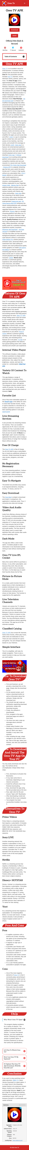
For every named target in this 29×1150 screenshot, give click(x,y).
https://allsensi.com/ (18, 1140)
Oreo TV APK (9, 449)
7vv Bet (20, 339)
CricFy (11, 137)
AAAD (14, 35)
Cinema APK (7, 167)
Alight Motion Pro (7, 239)
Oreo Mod (8, 497)
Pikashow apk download (9, 229)
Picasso (12, 211)
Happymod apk (16, 201)
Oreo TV (5, 68)
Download (14, 30)
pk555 (11, 257)
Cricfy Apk (11, 155)
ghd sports (22, 247)
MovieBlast (5, 249)
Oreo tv (11, 3)
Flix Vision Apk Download (18, 165)
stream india (6, 185)
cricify (12, 145)
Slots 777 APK (21, 315)
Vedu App (18, 145)
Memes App (15, 185)
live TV (10, 76)
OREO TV (16, 1080)
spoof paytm (6, 412)
